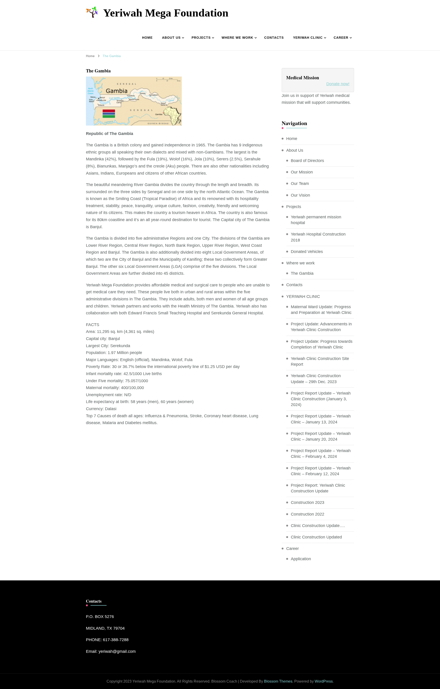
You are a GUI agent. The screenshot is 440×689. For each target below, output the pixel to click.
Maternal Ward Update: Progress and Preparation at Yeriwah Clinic (321, 310)
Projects (201, 37)
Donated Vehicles (307, 251)
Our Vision (300, 195)
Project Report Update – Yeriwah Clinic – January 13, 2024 (321, 419)
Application (301, 559)
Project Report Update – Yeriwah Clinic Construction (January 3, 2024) (321, 399)
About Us (171, 37)
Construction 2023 (307, 502)
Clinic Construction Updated (316, 537)
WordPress (324, 681)
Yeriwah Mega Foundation (165, 12)
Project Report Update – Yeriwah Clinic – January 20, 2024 (321, 436)
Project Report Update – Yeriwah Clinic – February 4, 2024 (321, 453)
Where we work (237, 37)
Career (341, 37)
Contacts (274, 37)
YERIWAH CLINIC (308, 37)
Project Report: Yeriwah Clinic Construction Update (318, 488)
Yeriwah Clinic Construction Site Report (320, 361)
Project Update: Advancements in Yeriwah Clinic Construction (321, 327)
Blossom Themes (278, 681)
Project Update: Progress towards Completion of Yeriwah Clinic (321, 344)
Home (147, 37)
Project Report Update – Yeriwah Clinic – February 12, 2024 (321, 471)
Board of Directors (307, 160)
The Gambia (302, 273)
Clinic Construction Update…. (318, 525)
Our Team (300, 183)
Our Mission (302, 172)
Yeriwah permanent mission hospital (316, 220)
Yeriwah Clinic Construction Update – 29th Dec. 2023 (316, 378)
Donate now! (337, 84)
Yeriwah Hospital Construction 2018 (318, 237)
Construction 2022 (307, 514)
